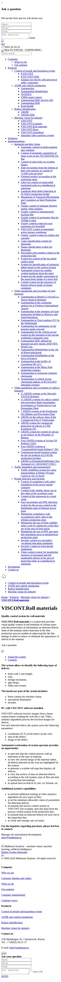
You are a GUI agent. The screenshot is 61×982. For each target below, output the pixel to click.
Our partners (7, 889)
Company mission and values (16, 878)
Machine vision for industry (22, 591)
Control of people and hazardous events (28, 582)
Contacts (12, 659)
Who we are (7, 872)
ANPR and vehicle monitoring (23, 585)
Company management (13, 894)
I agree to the (41, 973)
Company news (9, 900)
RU (3, 44)
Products (14, 597)
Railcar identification (18, 588)
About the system (17, 656)
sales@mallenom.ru (11, 837)
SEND (4, 976)
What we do (7, 883)
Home (4, 597)
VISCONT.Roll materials (15, 600)
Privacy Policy (8, 864)
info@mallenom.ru (19, 947)
